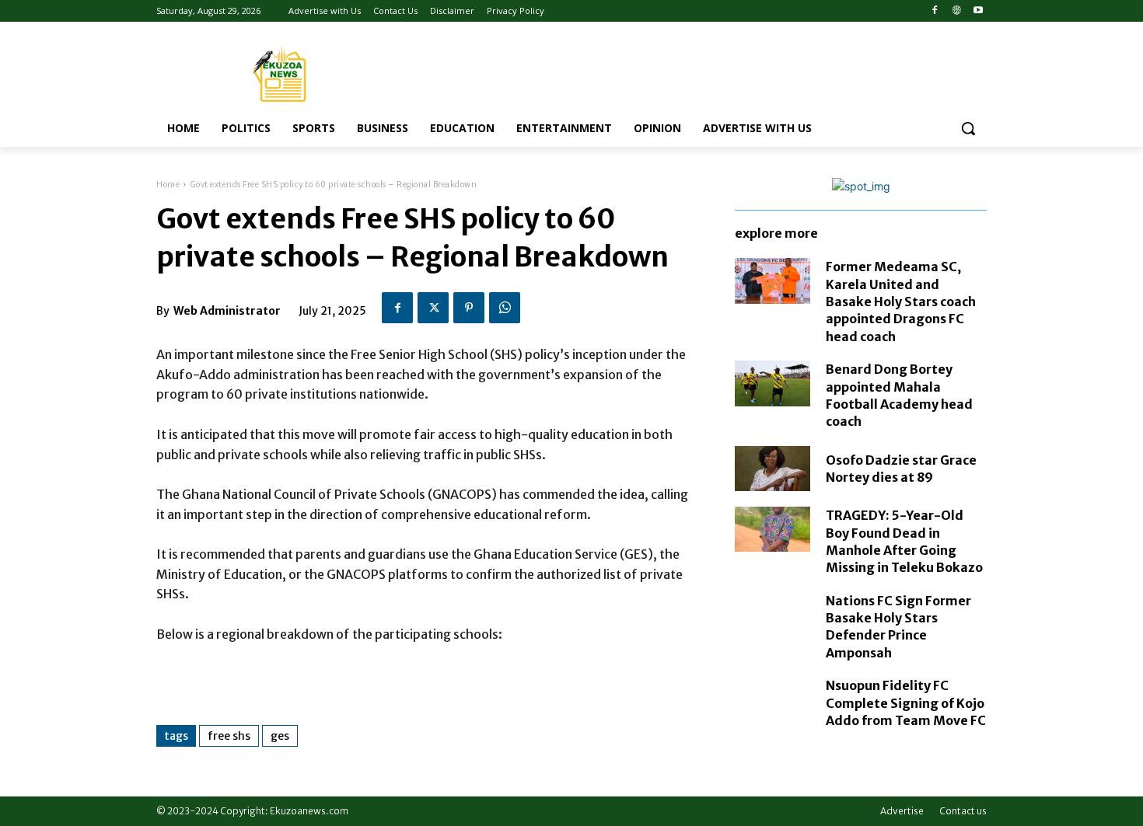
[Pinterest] (468, 307)
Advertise (902, 811)
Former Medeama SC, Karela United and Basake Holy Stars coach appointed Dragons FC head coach (901, 301)
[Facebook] (935, 11)
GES (280, 736)
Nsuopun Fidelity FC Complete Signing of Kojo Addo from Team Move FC (906, 703)
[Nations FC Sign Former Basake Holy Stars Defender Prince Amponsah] (772, 614)
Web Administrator (227, 311)
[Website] (956, 11)
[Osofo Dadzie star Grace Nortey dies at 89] (772, 468)
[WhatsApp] (504, 307)
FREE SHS (229, 736)
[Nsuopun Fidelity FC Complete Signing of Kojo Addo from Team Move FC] (772, 699)
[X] (433, 307)
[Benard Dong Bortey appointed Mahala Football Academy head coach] (772, 383)
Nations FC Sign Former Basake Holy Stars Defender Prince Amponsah (898, 626)
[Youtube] (978, 11)
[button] (968, 128)
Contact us (963, 811)
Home (168, 184)
